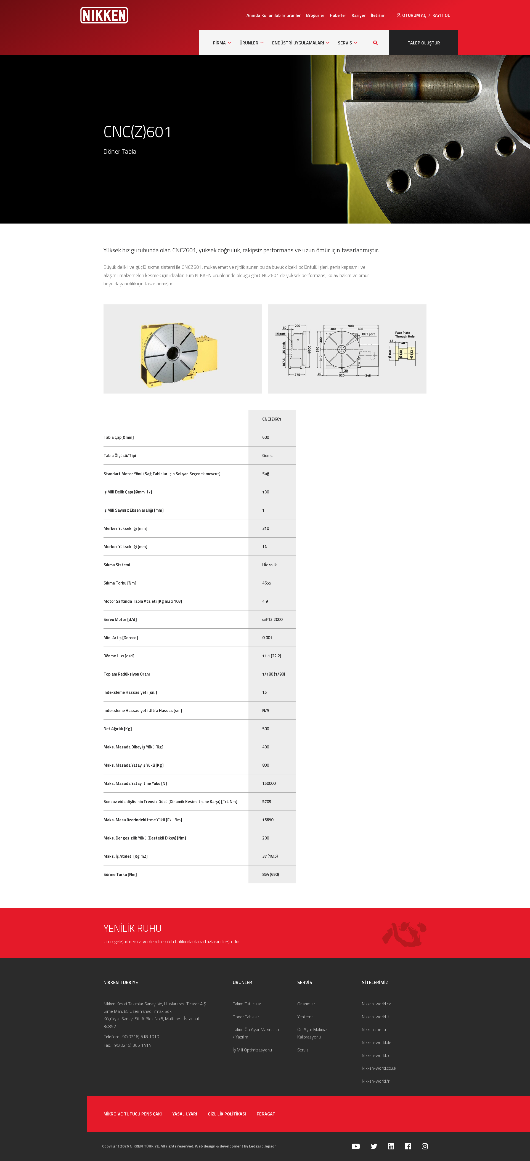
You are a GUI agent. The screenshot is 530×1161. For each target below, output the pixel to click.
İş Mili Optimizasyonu (252, 1049)
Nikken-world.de (376, 1042)
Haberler (338, 15)
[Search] (375, 42)
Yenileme (305, 1016)
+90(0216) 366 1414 (131, 1045)
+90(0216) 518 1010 (139, 1036)
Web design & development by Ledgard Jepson (236, 1146)
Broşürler (315, 15)
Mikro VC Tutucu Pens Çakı (133, 1113)
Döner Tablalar (246, 1016)
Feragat (266, 1113)
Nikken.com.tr (374, 1029)
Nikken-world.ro (376, 1055)
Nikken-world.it (375, 1016)
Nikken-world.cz (376, 1003)
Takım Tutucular (247, 1003)
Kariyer (358, 15)
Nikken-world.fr (375, 1081)
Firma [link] (219, 42)
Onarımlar (306, 1003)
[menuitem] (274, 15)
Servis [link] (345, 42)
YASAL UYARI (185, 1113)
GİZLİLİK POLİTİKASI (227, 1113)
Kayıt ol (441, 15)
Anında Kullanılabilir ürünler (274, 15)
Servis (303, 1049)
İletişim (378, 15)
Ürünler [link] (249, 42)
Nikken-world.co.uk (379, 1068)
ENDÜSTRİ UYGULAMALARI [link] (298, 42)
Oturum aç (414, 15)
